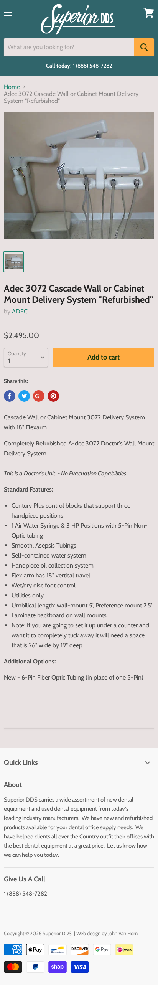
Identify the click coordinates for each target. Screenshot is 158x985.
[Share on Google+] (38, 396)
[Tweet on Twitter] (24, 396)
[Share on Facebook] (9, 396)
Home (12, 87)
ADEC (20, 311)
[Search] (144, 47)
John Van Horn (123, 933)
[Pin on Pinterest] (53, 396)
